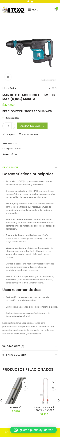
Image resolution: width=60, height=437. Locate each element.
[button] (25, 387)
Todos (13, 88)
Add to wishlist (30, 134)
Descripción (10, 167)
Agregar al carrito (32, 126)
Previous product (49, 88)
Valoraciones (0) (13, 346)
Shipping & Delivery (14, 354)
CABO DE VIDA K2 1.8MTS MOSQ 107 (44, 409)
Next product (56, 88)
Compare (10, 134)
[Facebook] (12, 154)
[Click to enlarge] (8, 77)
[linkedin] (16, 154)
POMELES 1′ (16, 407)
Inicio (4, 88)
